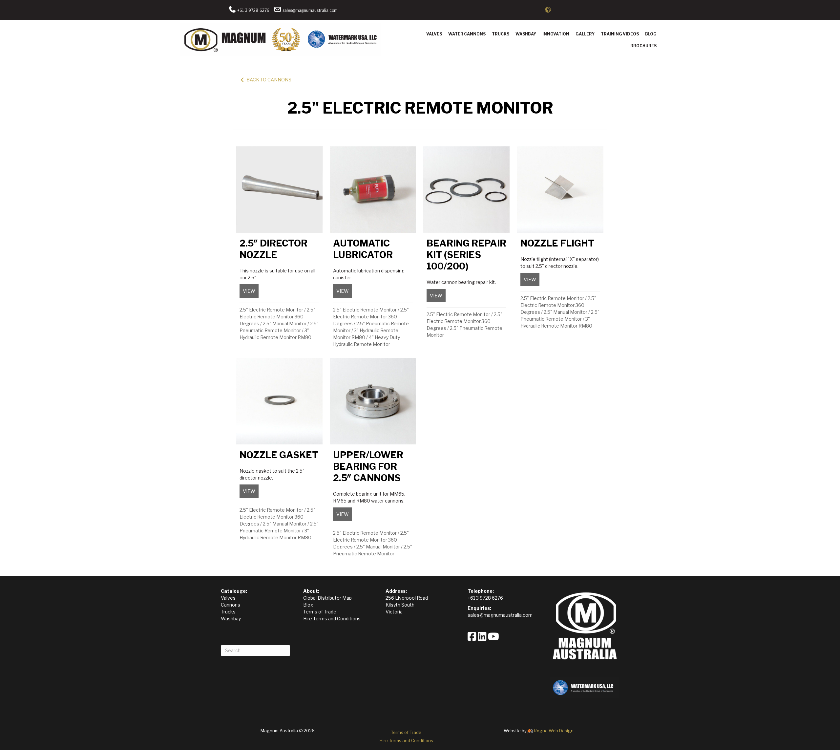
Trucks (500, 34)
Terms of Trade (319, 611)
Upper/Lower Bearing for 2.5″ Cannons (368, 466)
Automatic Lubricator (363, 249)
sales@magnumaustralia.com (310, 10)
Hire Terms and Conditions (332, 618)
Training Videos (620, 34)
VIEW (251, 291)
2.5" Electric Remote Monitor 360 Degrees (277, 316)
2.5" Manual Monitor (284, 323)
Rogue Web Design (554, 730)
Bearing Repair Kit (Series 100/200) (466, 255)
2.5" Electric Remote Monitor (271, 309)
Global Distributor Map (327, 598)
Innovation (555, 34)
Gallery (585, 34)
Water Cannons (467, 34)
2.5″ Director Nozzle (273, 249)
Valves (434, 34)
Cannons (230, 605)
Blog (651, 34)
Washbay (525, 34)
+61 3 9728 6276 (252, 10)
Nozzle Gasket (279, 455)
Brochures (643, 45)
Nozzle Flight (557, 243)
